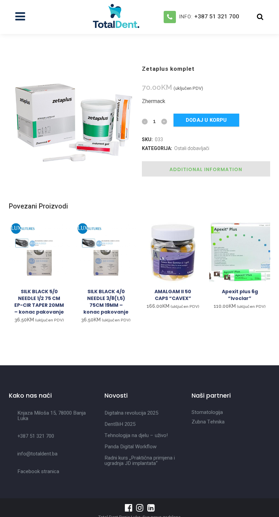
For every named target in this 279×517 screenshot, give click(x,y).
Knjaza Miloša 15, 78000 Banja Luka (51, 415)
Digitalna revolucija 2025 (131, 413)
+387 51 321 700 (216, 16)
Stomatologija (207, 412)
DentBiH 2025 (119, 424)
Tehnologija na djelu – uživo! (136, 435)
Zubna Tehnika (208, 422)
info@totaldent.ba (37, 453)
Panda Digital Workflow (130, 446)
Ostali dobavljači (191, 148)
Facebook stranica (38, 471)
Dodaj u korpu (206, 120)
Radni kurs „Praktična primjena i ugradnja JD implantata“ (139, 460)
